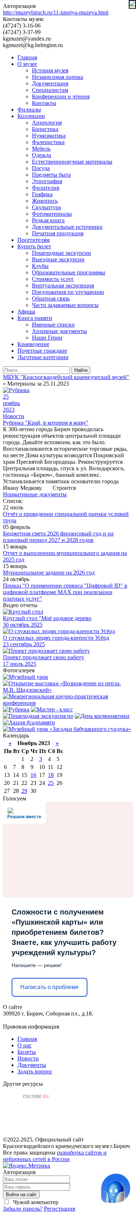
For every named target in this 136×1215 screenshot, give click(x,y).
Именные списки (53, 324)
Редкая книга (48, 220)
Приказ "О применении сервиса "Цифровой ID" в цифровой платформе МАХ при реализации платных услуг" (65, 592)
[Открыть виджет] (115, 1188)
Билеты (26, 1052)
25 (51, 783)
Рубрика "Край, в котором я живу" (45, 423)
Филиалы (29, 109)
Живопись (45, 201)
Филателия (45, 188)
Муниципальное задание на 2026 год (49, 572)
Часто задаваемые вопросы (65, 305)
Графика (42, 194)
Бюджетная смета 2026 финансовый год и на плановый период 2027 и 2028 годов (58, 536)
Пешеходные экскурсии (61, 253)
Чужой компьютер (35, 1202)
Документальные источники (67, 227)
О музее (27, 64)
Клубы (40, 266)
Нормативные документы (35, 494)
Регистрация (59, 1209)
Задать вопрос (34, 1071)
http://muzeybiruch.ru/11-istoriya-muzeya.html (55, 12)
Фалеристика (48, 142)
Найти (80, 370)
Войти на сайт (21, 1194)
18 (51, 775)
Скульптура (46, 207)
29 (24, 791)
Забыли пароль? (22, 1209)
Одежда (41, 155)
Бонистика (45, 129)
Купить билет (34, 246)
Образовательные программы (68, 272)
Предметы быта (51, 175)
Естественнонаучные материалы (72, 162)
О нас (24, 1045)
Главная (27, 57)
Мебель (41, 149)
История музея (50, 70)
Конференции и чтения (61, 96)
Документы (31, 1065)
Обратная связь (51, 298)
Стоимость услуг (53, 279)
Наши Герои (47, 338)
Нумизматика (49, 136)
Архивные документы (59, 331)
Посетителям (33, 240)
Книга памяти (34, 318)
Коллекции (31, 116)
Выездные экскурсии (58, 259)
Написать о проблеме (49, 987)
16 (33, 775)
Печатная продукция (57, 233)
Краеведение (33, 344)
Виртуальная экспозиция (63, 285)
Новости (13, 416)
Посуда (41, 168)
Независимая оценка (57, 77)
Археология (47, 122)
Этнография (47, 181)
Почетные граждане (42, 351)
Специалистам (50, 90)
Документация (50, 83)
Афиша (26, 311)
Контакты (44, 103)
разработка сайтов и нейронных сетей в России (55, 1155)
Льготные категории (43, 357)
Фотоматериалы (52, 214)
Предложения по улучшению (68, 292)
